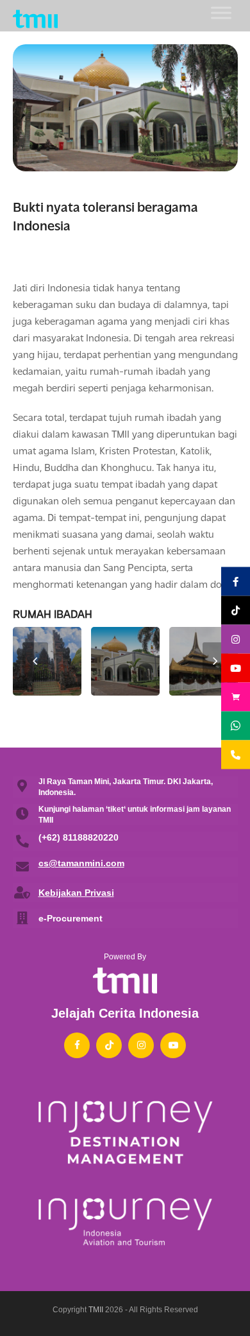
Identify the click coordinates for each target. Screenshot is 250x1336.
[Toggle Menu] (221, 12)
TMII (95, 1309)
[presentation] (35, 661)
